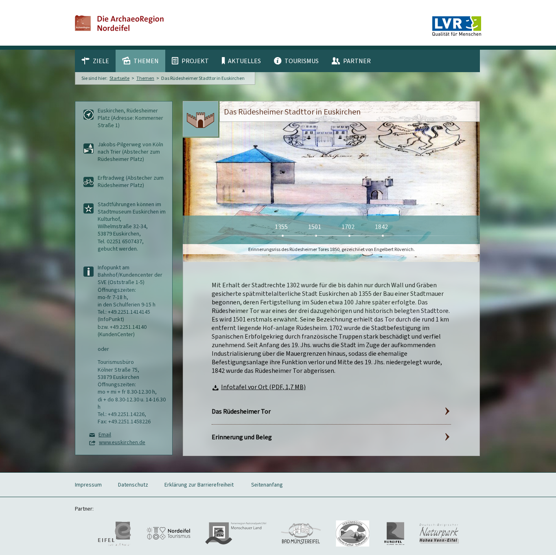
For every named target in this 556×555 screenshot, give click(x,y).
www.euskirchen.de (122, 442)
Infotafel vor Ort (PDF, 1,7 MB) (263, 387)
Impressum (88, 485)
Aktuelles (244, 61)
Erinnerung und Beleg (242, 437)
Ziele (101, 61)
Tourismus (302, 61)
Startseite (119, 78)
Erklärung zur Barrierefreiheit (199, 485)
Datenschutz (133, 485)
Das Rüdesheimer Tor (241, 411)
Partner (357, 61)
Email (105, 434)
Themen (146, 61)
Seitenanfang (267, 485)
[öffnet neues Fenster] (114, 533)
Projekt (195, 61)
